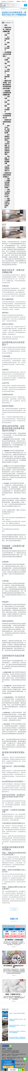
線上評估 (4, 1)
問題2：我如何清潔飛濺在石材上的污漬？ (7, 193)
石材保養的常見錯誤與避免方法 (7, 115)
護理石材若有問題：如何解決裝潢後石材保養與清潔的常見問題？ (7, 84)
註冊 (23, 1)
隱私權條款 (9, 1048)
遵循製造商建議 (7, 76)
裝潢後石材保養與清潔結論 (7, 121)
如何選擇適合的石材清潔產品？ (7, 54)
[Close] (13, 1062)
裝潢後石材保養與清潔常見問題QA (7, 175)
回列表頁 (14, 909)
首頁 (21, 8)
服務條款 (4, 1048)
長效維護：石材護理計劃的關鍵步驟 (7, 92)
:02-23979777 (11, 1)
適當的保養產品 (7, 109)
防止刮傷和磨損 (7, 38)
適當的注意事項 (7, 48)
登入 (25, 1)
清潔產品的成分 (7, 71)
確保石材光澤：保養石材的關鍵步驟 (7, 29)
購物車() (19, 1)
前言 (5, 25)
